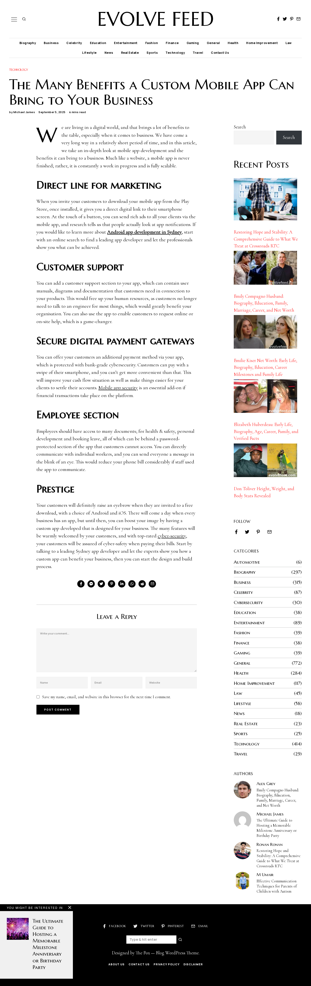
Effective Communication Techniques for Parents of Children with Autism (277, 886)
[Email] (298, 19)
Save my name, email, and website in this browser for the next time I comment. (106, 696)
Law (288, 43)
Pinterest (176, 926)
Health (233, 43)
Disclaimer (193, 964)
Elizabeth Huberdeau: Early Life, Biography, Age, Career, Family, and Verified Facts (266, 431)
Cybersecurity (248, 602)
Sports (152, 53)
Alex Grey (266, 783)
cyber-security (172, 536)
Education (98, 43)
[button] (180, 939)
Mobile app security (118, 388)
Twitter (147, 926)
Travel (198, 53)
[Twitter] (285, 19)
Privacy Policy (167, 964)
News (108, 53)
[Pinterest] (291, 19)
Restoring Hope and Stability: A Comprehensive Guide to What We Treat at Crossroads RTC (266, 239)
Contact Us (220, 53)
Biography (27, 43)
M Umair (265, 874)
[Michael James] (242, 820)
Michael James (24, 112)
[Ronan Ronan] (242, 850)
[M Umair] (242, 880)
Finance (172, 43)
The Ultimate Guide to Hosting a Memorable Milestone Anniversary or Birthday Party (277, 828)
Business (51, 43)
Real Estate (130, 53)
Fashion (151, 43)
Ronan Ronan (270, 844)
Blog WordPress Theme (177, 953)
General (213, 43)
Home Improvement (262, 43)
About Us (116, 964)
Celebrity (74, 43)
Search (240, 127)
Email (203, 926)
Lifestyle (89, 53)
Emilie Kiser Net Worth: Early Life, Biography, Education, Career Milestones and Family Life (265, 367)
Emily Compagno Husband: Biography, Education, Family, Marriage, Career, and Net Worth (264, 303)
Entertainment (126, 43)
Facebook (117, 926)
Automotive (247, 562)
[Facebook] (278, 19)
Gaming (193, 43)
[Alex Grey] (242, 789)
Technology (175, 53)
